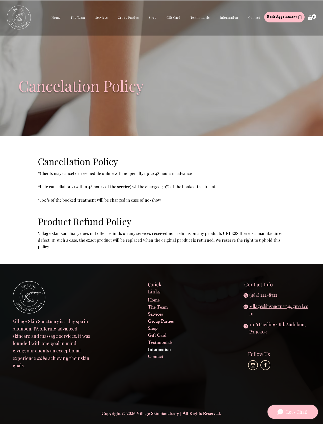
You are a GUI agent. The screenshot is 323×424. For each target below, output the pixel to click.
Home (154, 300)
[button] (78, 17)
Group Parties (161, 321)
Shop (152, 328)
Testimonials (160, 343)
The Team (158, 307)
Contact (155, 357)
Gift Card (157, 336)
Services (155, 314)
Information (159, 350)
